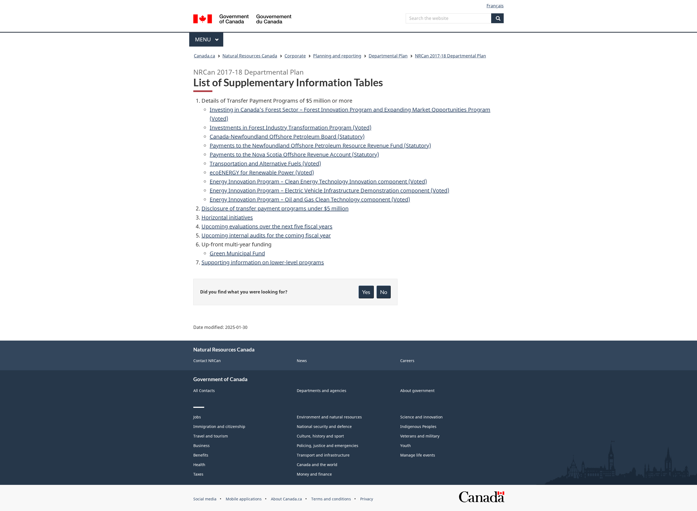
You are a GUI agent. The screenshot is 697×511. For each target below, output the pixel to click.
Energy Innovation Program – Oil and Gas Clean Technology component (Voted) (310, 199)
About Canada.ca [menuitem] (286, 498)
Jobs (197, 417)
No (383, 292)
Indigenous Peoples (418, 426)
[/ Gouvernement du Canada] (242, 19)
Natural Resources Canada (249, 56)
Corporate (295, 56)
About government (417, 390)
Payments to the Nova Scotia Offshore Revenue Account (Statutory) (294, 154)
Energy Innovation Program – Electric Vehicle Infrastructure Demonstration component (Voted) (329, 190)
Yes (366, 292)
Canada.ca (204, 56)
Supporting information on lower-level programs (262, 262)
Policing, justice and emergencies (327, 445)
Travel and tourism (210, 436)
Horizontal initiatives (227, 217)
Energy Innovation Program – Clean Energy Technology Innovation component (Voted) (318, 181)
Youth (405, 445)
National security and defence (324, 426)
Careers (407, 360)
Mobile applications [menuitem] (244, 498)
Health (199, 464)
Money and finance (314, 474)
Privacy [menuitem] (366, 498)
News (302, 360)
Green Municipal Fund (237, 253)
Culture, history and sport (320, 436)
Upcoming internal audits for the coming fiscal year (266, 235)
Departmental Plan (388, 56)
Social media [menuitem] (204, 498)
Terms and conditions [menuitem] (331, 498)
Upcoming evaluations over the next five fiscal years (266, 226)
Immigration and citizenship (219, 426)
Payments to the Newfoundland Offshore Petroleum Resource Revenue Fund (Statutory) (320, 145)
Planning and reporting (337, 56)
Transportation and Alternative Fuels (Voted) (265, 163)
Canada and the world (317, 464)
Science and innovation (421, 417)
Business (201, 445)
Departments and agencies (321, 390)
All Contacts (204, 390)
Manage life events (417, 455)
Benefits (200, 455)
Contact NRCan (207, 360)
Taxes (198, 474)
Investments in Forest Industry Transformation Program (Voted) (290, 127)
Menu (203, 39)
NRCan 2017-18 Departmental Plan (450, 56)
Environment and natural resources (329, 417)
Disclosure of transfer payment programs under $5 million (274, 208)
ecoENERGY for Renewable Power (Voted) (262, 172)
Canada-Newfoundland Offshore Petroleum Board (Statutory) (287, 136)
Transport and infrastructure (323, 455)
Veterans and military (419, 436)
